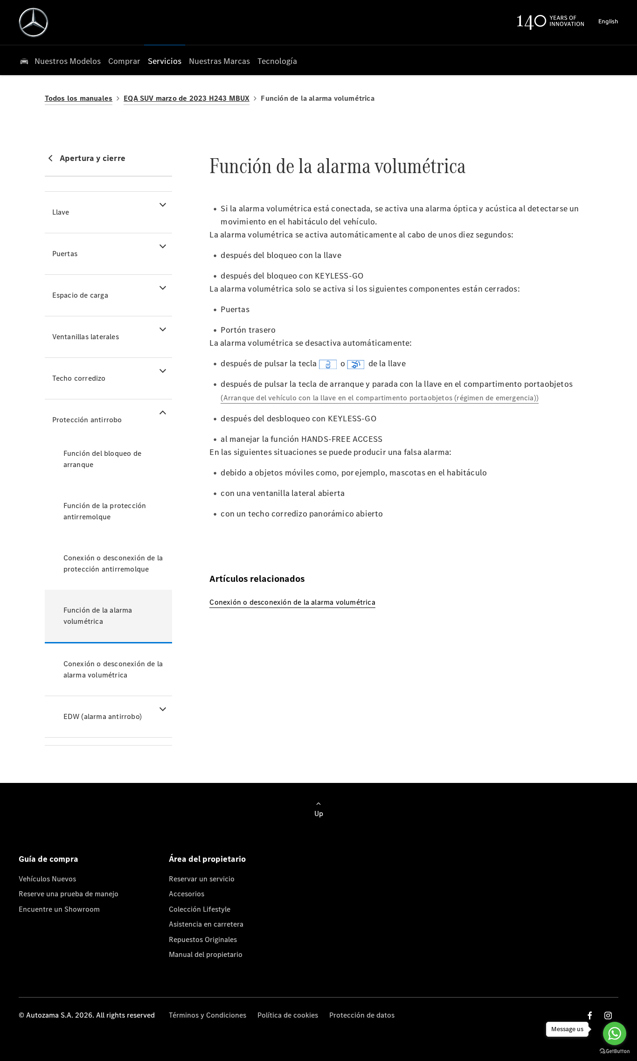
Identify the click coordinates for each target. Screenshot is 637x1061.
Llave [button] (60, 212)
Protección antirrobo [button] (87, 420)
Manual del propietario (205, 954)
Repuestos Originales (203, 939)
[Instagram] (608, 1015)
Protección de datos (362, 1015)
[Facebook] (589, 1015)
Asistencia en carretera (206, 924)
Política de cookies (287, 1015)
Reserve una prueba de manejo (68, 894)
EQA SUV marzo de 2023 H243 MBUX (186, 98)
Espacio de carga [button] (80, 295)
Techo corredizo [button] (79, 378)
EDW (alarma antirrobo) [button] (102, 716)
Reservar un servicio (202, 879)
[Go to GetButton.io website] (615, 1051)
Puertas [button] (64, 253)
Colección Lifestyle (199, 909)
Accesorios (186, 894)
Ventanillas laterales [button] (85, 337)
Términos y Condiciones (207, 1015)
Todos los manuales (79, 98)
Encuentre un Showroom (59, 909)
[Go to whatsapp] (614, 1033)
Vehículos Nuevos (47, 879)
